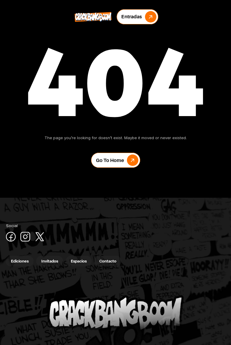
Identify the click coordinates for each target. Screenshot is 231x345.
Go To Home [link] (110, 160)
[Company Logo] (93, 17)
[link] (137, 16)
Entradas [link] (132, 17)
